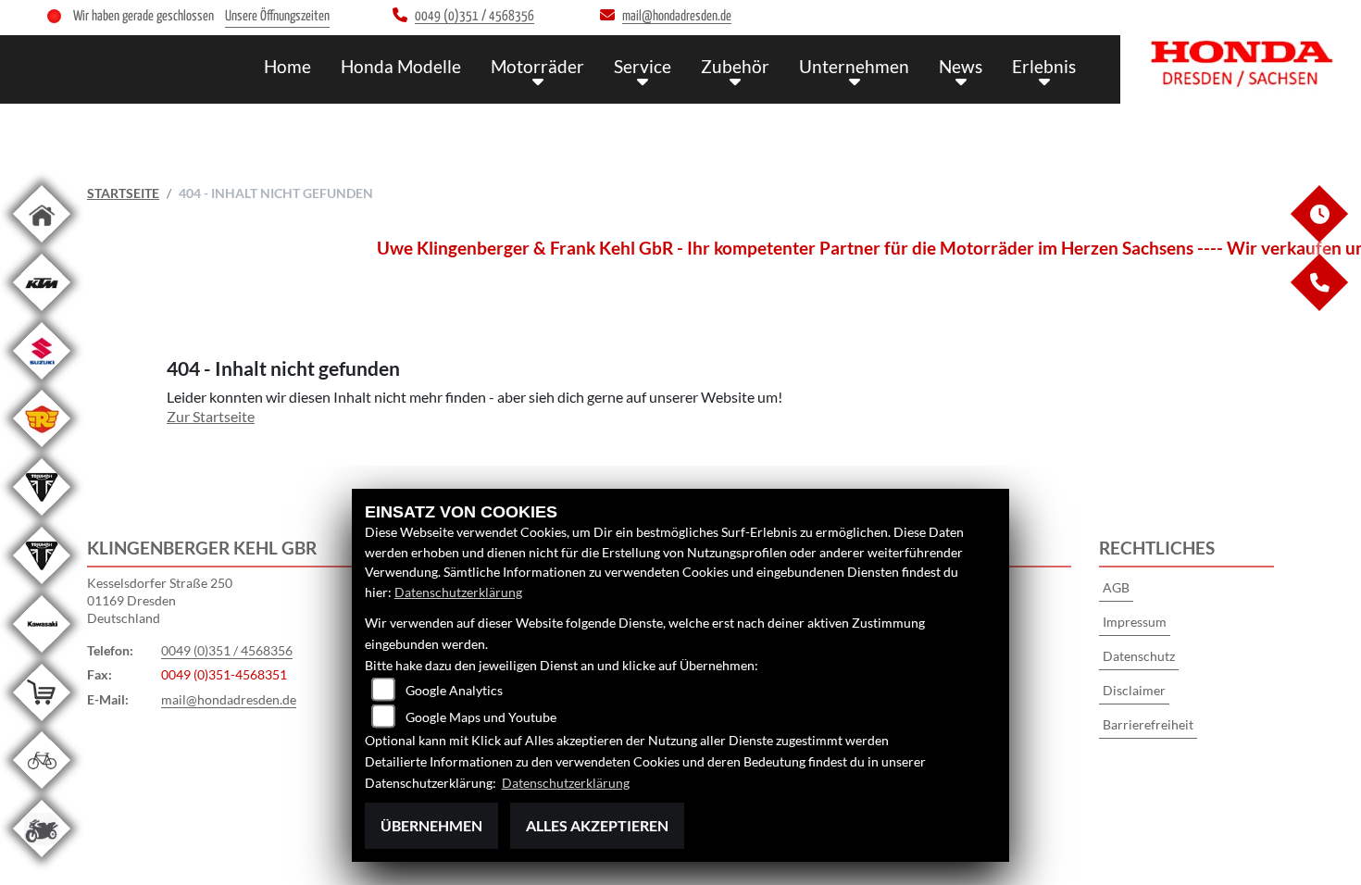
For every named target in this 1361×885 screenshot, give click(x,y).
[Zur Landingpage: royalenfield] (41, 450)
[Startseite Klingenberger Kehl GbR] (1240, 65)
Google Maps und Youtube (481, 717)
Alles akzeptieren (597, 825)
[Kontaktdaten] (1318, 306)
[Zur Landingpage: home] (41, 246)
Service (642, 66)
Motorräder (537, 66)
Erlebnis (1044, 66)
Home (287, 66)
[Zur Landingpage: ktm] (41, 314)
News (960, 66)
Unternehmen (854, 66)
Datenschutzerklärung (458, 592)
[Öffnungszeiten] (1318, 237)
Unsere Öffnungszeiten (277, 16)
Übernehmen (431, 825)
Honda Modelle (401, 66)
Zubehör (735, 66)
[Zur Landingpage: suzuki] (41, 383)
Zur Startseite (211, 416)
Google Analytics (454, 690)
